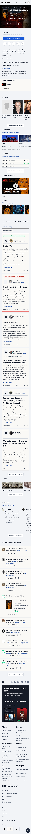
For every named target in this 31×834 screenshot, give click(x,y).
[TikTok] (22, 682)
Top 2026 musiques (22, 770)
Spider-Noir (19, 733)
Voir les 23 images (7, 203)
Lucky (18, 735)
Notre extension (7, 796)
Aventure (17, 62)
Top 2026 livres (21, 747)
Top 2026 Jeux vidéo (6, 747)
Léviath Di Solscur (18, 281)
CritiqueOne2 (17, 351)
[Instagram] (18, 682)
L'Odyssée (5, 736)
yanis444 (9, 630)
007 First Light (6, 751)
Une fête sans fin (7, 771)
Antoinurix (9, 596)
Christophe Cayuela (19, 316)
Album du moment (22, 780)
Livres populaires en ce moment (22, 760)
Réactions (6, 503)
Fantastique (24, 62)
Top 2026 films (6, 730)
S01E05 (8, 653)
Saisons (5, 154)
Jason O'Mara (17, 115)
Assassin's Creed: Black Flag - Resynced (7, 756)
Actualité (4, 740)
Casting (5, 97)
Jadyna (8, 641)
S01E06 (8, 643)
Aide (3, 799)
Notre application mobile (9, 793)
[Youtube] (28, 682)
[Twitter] (12, 682)
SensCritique (5, 7)
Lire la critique (7, 267)
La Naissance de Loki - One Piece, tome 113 (7, 776)
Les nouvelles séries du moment (22, 739)
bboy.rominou (17, 240)
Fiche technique (7, 68)
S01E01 (14, 561)
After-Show (16, 432)
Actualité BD (5, 781)
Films (4, 727)
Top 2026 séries (21, 730)
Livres (19, 743)
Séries (10, 7)
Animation (16, 7)
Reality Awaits (20, 776)
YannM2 (15, 392)
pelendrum (9, 620)
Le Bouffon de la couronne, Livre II (22, 755)
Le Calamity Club (21, 751)
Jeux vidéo (7, 743)
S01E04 (8, 663)
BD (3, 766)
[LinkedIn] (25, 682)
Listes (4, 479)
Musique (20, 766)
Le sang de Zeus (24, 7)
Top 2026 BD (6, 769)
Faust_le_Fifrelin (11, 549)
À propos (5, 790)
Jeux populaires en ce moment (8, 761)
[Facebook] (15, 682)
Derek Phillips (6, 115)
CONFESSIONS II (21, 773)
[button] (28, 2)
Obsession (5, 733)
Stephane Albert (11, 559)
